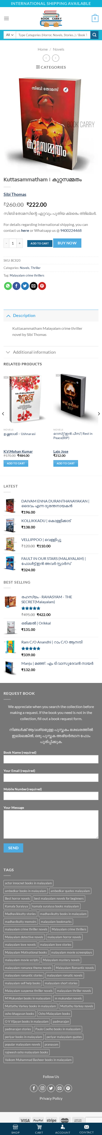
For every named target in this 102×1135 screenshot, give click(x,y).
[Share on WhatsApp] (8, 286)
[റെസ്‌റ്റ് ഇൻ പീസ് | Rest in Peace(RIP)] (75, 399)
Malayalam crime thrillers (27, 275)
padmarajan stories (18, 1029)
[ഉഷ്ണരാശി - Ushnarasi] (26, 399)
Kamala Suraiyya (16, 906)
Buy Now (67, 243)
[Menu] (6, 18)
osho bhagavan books (19, 1014)
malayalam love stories (55, 944)
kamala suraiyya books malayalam (55, 906)
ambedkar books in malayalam (25, 891)
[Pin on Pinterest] (42, 286)
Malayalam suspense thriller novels (29, 991)
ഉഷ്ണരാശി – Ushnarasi (20, 434)
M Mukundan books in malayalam (28, 998)
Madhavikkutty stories (20, 914)
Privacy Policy (51, 1098)
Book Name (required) (20, 752)
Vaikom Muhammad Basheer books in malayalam (38, 1060)
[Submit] (94, 35)
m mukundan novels (68, 998)
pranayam (51, 1044)
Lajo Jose (60, 451)
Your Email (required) (19, 771)
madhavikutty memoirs (21, 922)
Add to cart (40, 243)
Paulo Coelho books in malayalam (58, 1029)
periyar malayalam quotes (64, 1037)
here (25, 230)
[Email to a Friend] (33, 286)
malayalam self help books (23, 983)
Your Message (14, 807)
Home (43, 49)
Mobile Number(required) (23, 789)
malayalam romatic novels (65, 975)
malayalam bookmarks (56, 922)
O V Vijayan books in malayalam (27, 1021)
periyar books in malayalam (23, 1037)
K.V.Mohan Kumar (18, 451)
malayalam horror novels (64, 937)
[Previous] (3, 423)
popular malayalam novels (22, 1044)
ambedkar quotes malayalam (70, 891)
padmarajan (61, 1021)
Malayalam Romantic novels (75, 968)
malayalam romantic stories (24, 975)
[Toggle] (8, 315)
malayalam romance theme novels (28, 968)
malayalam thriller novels (74, 991)
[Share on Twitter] (25, 286)
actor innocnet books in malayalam (28, 883)
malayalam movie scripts (22, 960)
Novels (58, 49)
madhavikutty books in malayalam (63, 914)
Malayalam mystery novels (61, 960)
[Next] (98, 423)
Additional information (34, 352)
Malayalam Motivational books (26, 952)
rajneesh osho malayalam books (26, 1052)
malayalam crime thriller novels (26, 929)
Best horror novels (17, 898)
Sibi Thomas (15, 194)
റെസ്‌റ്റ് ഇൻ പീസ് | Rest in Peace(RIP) (73, 436)
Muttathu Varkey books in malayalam (30, 1006)
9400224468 (71, 230)
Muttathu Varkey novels (76, 1006)
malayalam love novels (20, 944)
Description (24, 315)
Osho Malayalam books (54, 1014)
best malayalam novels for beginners (59, 898)
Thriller (36, 268)
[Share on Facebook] (16, 286)
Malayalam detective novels (24, 937)
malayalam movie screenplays (71, 952)
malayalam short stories (61, 983)
